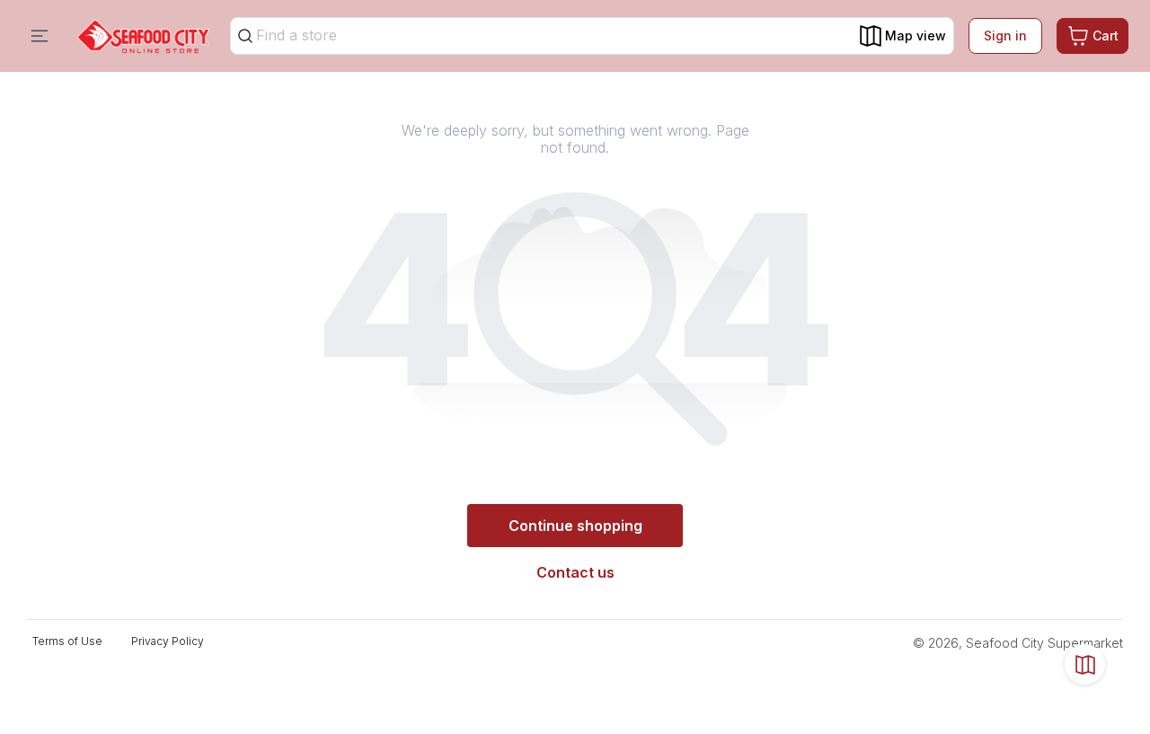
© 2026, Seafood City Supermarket (1018, 642)
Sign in (1005, 35)
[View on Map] (1085, 664)
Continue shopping (575, 526)
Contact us (575, 572)
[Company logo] (144, 36)
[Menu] (40, 36)
